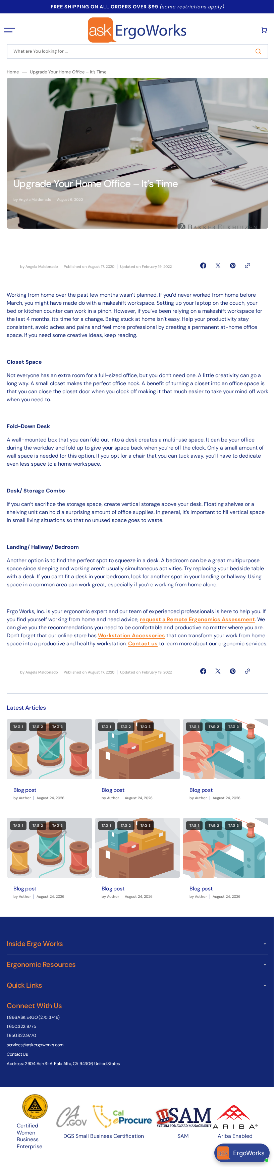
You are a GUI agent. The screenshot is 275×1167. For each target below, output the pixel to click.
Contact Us (17, 1060)
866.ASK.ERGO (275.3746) (34, 1023)
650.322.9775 (22, 1032)
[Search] (254, 51)
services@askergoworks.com (35, 1050)
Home (13, 72)
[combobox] (135, 51)
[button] (9, 30)
